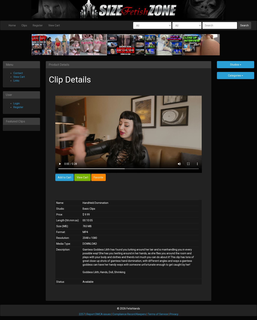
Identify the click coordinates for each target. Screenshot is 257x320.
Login (16, 103)
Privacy (174, 314)
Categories (235, 75)
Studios (235, 64)
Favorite (98, 177)
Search (244, 25)
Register (38, 25)
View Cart (54, 25)
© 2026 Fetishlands (128, 308)
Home (12, 25)
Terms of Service (158, 314)
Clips (24, 25)
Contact (18, 73)
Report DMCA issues (99, 314)
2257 (82, 314)
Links (16, 80)
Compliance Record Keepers (129, 314)
